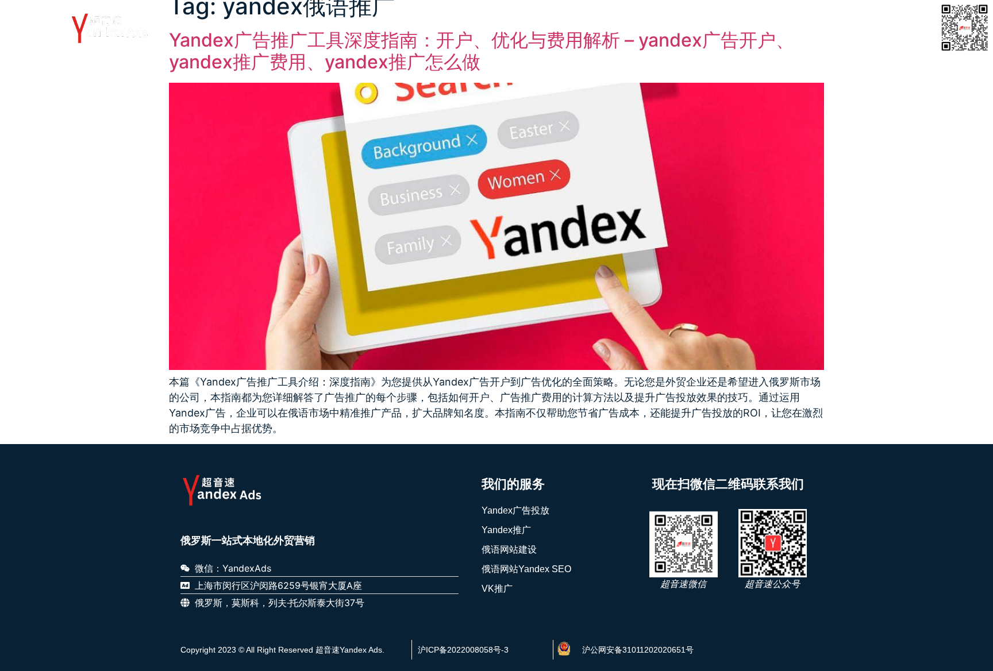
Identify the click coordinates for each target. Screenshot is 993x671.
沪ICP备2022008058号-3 (463, 649)
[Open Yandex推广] (481, 27)
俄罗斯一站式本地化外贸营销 (247, 540)
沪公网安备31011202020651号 (638, 649)
